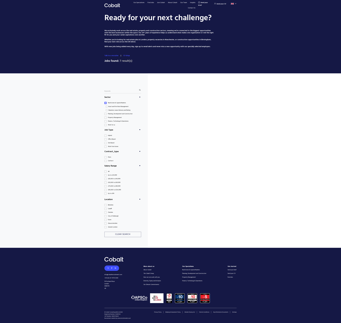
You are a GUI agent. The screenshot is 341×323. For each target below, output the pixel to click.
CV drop (126, 55)
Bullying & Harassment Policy (173, 312)
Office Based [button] (112, 139)
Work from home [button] (113, 146)
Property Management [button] (115, 117)
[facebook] (111, 268)
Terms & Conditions (204, 312)
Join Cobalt (161, 2)
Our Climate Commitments (151, 284)
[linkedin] (115, 268)
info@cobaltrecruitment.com (113, 274)
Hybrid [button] (110, 135)
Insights (192, 2)
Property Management (189, 277)
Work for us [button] (111, 125)
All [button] (108, 171)
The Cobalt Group (149, 273)
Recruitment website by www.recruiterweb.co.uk (117, 318)
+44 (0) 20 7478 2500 (111, 278)
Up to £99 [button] (111, 193)
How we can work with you (152, 277)
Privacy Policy (158, 312)
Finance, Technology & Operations (192, 281)
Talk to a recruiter (111, 55)
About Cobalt (172, 2)
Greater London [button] (112, 227)
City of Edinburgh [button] (113, 216)
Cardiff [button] (110, 209)
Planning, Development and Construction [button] (120, 114)
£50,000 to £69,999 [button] (114, 182)
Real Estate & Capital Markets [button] (117, 103)
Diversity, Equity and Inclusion (152, 281)
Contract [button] (110, 161)
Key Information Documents (220, 312)
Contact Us (191, 8)
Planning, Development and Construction (194, 273)
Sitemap (234, 312)
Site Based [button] (111, 143)
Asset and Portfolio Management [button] (118, 106)
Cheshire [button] (110, 212)
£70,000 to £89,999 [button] (114, 186)
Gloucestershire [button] (112, 223)
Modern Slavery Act (190, 312)
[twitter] (108, 268)
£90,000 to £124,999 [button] (114, 190)
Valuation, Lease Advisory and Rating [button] (119, 110)
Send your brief (232, 270)
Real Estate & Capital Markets (191, 270)
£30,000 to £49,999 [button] (114, 179)
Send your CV (231, 273)
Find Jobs (151, 2)
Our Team (183, 2)
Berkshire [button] (110, 205)
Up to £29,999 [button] (112, 175)
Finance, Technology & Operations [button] (118, 121)
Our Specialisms (138, 2)
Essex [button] (109, 220)
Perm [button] (109, 157)
